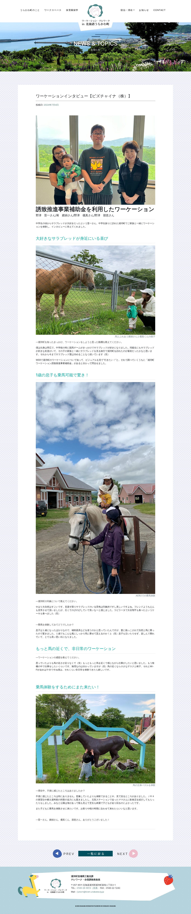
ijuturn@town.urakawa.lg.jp (90, 891)
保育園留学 (72, 10)
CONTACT (159, 10)
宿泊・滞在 (127, 10)
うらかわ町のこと (30, 10)
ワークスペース (53, 10)
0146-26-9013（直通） (88, 888)
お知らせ (144, 10)
